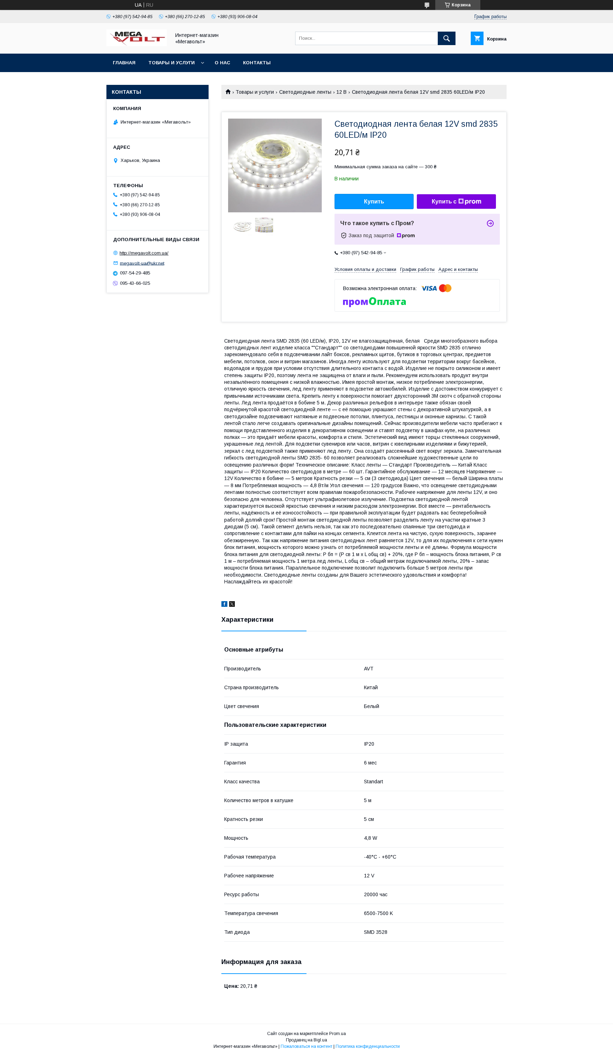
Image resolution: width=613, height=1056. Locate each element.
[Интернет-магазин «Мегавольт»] (136, 44)
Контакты (257, 62)
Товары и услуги (171, 62)
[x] (232, 605)
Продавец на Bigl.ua (306, 1040)
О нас (222, 62)
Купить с (444, 201)
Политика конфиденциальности (368, 1046)
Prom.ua (337, 1033)
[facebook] (224, 605)
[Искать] (446, 38)
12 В (341, 92)
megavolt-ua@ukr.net (142, 263)
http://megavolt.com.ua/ (144, 253)
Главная (124, 62)
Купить (374, 201)
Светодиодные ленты (305, 92)
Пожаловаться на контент (306, 1046)
